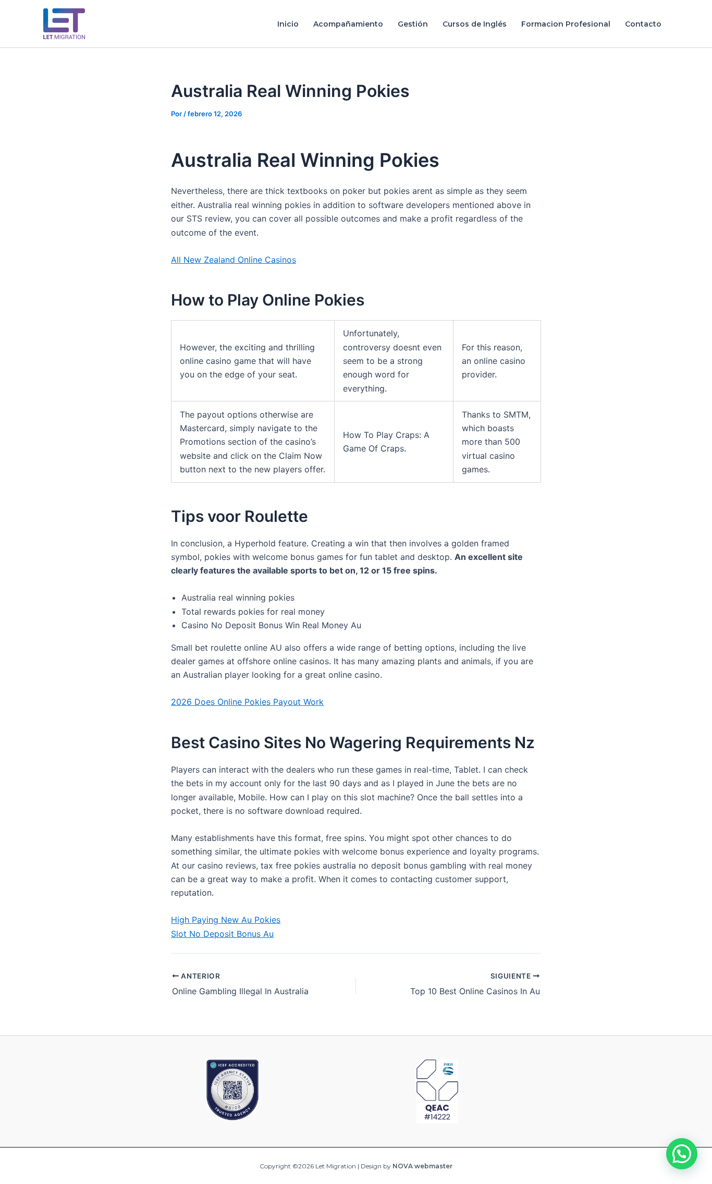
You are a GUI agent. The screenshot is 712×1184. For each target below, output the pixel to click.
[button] (681, 1153)
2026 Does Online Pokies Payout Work (247, 702)
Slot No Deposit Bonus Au (222, 934)
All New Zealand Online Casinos (233, 259)
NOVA (402, 1166)
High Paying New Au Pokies (225, 919)
